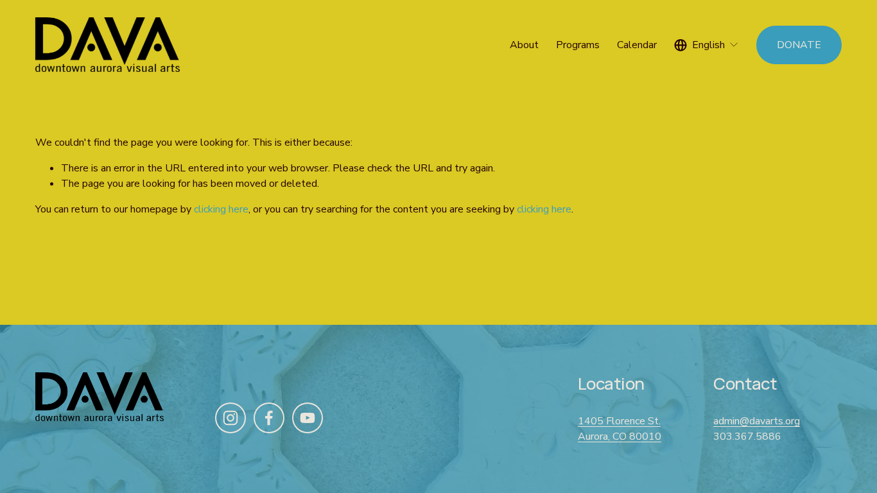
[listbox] (706, 44)
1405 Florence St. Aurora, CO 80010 (619, 429)
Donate (799, 45)
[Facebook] (269, 417)
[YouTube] (307, 417)
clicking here (221, 209)
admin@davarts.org (756, 421)
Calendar (637, 45)
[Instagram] (230, 417)
